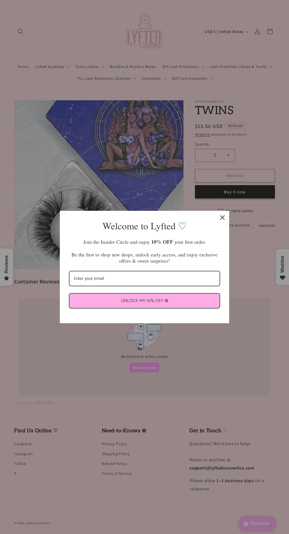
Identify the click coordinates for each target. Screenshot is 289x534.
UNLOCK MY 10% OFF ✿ (144, 301)
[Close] (222, 217)
